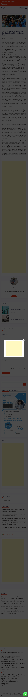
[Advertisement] (14, 348)
